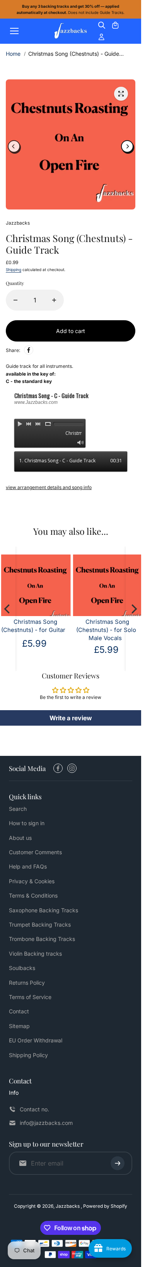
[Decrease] (15, 296)
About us (20, 837)
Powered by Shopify (105, 1206)
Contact (19, 1011)
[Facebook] (28, 346)
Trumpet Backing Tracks (40, 924)
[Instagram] (72, 768)
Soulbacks (22, 968)
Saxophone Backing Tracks (43, 910)
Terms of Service (30, 997)
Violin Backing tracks (35, 953)
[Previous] (14, 144)
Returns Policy (27, 982)
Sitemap (19, 1026)
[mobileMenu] (14, 30)
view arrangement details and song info (49, 483)
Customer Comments (35, 852)
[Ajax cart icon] (115, 25)
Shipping (13, 265)
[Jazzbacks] (70, 31)
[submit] (117, 1163)
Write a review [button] (70, 714)
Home (13, 53)
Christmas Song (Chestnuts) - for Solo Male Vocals (46, 626)
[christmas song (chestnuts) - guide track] (121, 93)
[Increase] (54, 296)
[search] (101, 25)
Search (18, 808)
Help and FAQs (28, 866)
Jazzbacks (68, 1206)
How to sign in (26, 823)
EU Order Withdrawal (35, 1040)
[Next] (127, 144)
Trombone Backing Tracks (42, 939)
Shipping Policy (28, 1055)
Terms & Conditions (33, 895)
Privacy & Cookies (32, 881)
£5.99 (46, 645)
